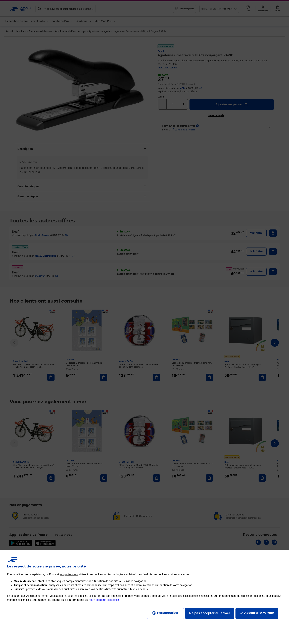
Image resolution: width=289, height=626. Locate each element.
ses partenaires (69, 574)
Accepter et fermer (259, 612)
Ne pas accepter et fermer (209, 613)
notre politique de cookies (104, 600)
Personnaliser (167, 612)
